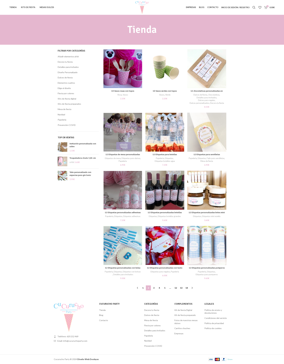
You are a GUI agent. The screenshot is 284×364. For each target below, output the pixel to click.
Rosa (120, 95)
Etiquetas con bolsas (132, 271)
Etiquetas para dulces (131, 158)
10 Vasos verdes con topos (165, 91)
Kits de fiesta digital (67, 98)
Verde (167, 95)
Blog (101, 315)
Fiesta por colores (66, 93)
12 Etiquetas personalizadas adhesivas (123, 212)
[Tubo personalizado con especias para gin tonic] (62, 176)
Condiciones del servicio (215, 318)
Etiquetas (169, 158)
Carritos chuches (182, 328)
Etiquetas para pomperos (207, 274)
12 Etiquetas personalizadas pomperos (207, 268)
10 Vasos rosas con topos (122, 91)
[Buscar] (254, 7)
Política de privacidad (214, 323)
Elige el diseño (64, 88)
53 (181, 288)
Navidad (61, 114)
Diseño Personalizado (68, 72)
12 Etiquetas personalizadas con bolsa (122, 268)
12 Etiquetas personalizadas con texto (164, 268)
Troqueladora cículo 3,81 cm (83, 158)
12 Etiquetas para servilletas (207, 154)
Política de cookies (213, 328)
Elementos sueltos (66, 83)
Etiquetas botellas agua (165, 161)
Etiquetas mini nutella (211, 216)
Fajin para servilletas (215, 158)
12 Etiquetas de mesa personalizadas (123, 154)
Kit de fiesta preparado (185, 315)
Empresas (178, 333)
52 (176, 288)
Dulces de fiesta (65, 77)
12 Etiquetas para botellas (165, 154)
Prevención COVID (67, 125)
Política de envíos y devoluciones (213, 311)
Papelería (62, 119)
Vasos (125, 95)
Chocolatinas (214, 95)
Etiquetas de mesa (113, 158)
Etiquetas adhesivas (131, 216)
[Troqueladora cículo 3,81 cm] (62, 161)
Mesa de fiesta (64, 109)
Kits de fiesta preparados (69, 104)
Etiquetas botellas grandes (169, 216)
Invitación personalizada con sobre (83, 145)
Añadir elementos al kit (68, 56)
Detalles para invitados (68, 67)
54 (186, 288)
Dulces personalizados (199, 103)
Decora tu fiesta (65, 62)
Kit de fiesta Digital (183, 310)
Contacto (103, 320)
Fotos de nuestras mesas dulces (186, 321)
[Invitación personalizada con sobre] (62, 147)
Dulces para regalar (206, 100)
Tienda (102, 310)
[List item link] (74, 336)
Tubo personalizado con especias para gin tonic (80, 173)
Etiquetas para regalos (160, 271)
